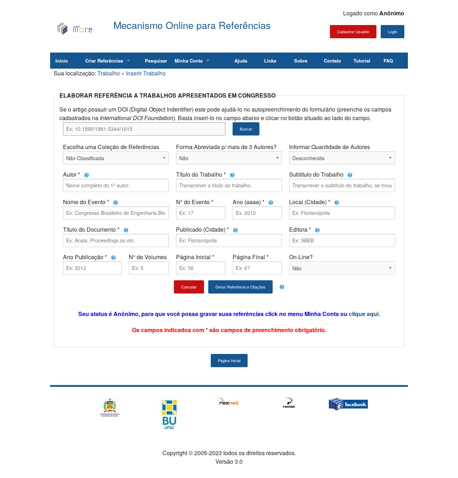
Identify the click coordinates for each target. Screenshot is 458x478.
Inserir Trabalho (146, 73)
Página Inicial (229, 360)
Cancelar (189, 287)
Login (392, 31)
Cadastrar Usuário (353, 31)
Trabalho (108, 73)
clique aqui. (364, 314)
